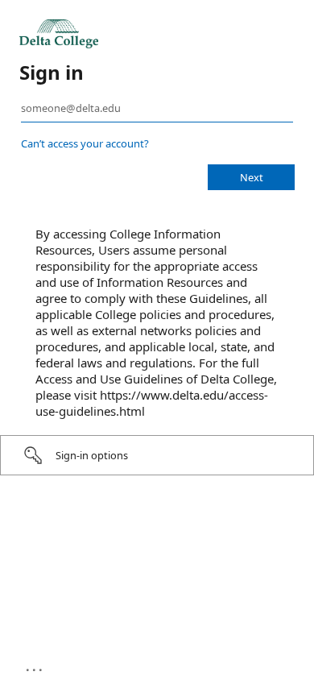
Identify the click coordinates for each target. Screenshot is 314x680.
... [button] (35, 666)
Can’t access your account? (85, 143)
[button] (157, 455)
